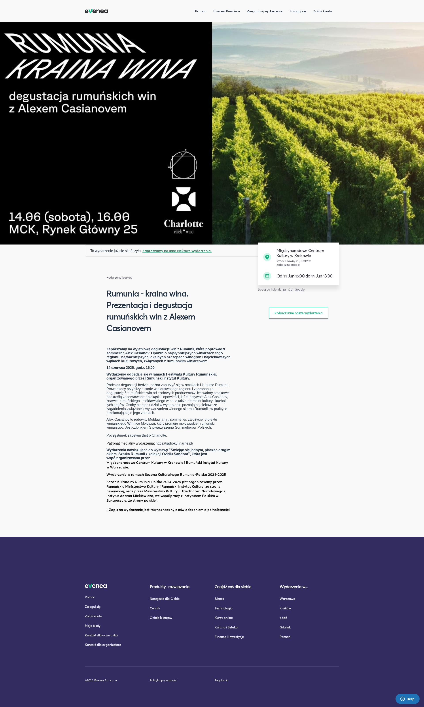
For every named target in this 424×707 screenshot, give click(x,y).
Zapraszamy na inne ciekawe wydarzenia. (177, 250)
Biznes (219, 598)
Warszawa (287, 598)
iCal (290, 289)
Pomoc (200, 11)
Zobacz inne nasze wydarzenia (298, 312)
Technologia (224, 608)
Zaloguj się (297, 11)
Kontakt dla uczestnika (101, 635)
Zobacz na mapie (288, 264)
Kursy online (224, 617)
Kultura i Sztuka (226, 627)
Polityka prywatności (163, 680)
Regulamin (221, 680)
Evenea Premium (226, 11)
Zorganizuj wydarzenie (264, 11)
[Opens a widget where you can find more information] (407, 699)
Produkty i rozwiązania (169, 586)
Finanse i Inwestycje (229, 636)
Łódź (283, 617)
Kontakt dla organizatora (103, 644)
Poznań (285, 636)
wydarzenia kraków (119, 277)
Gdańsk (285, 627)
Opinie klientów (161, 617)
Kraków (285, 608)
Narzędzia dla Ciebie (165, 598)
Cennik (155, 608)
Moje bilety (92, 625)
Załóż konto (322, 11)
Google (300, 289)
